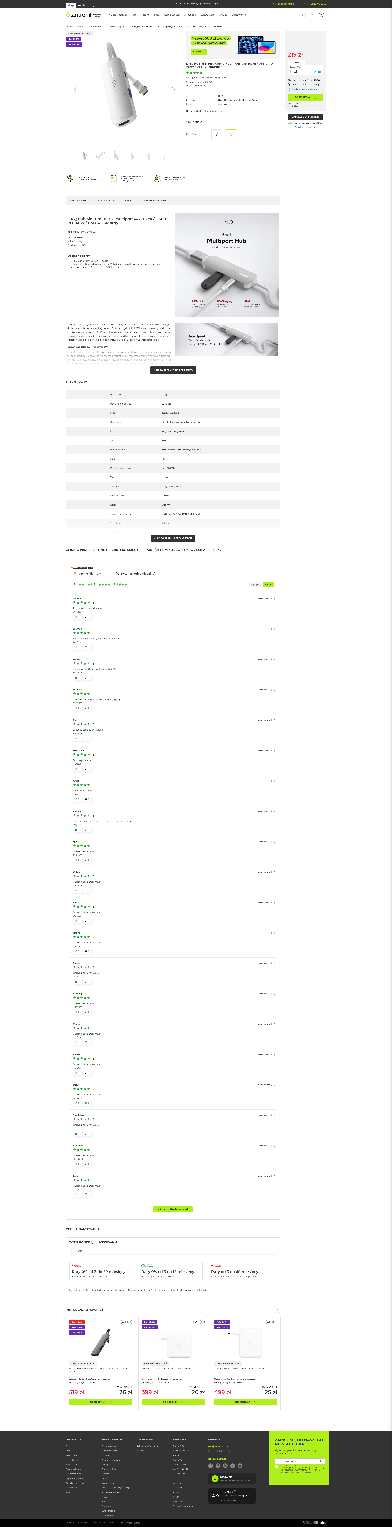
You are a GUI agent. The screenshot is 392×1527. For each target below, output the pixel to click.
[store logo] (83, 15)
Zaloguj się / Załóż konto (148, 1446)
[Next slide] (173, 90)
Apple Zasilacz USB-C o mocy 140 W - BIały (240, 1368)
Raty (297, 62)
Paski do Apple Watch (183, 1506)
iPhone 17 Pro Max (181, 1451)
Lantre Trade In (108, 1511)
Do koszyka (97, 1402)
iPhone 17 (177, 1455)
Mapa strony (71, 1488)
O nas (68, 1446)
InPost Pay (107, 1455)
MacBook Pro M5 (180, 1474)
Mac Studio (178, 1488)
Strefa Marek (71, 1464)
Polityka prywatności (75, 1483)
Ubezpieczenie (108, 1483)
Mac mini (177, 1483)
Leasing (105, 1464)
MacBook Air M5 (180, 1469)
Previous (271, 1310)
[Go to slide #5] (148, 155)
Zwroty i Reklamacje (111, 1460)
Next (277, 1310)
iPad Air (176, 1492)
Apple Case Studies (110, 1492)
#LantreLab (107, 1506)
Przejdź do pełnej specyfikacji (206, 111)
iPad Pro (177, 1497)
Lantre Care (107, 1478)
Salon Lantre (71, 1455)
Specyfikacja (106, 200)
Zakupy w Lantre (73, 1469)
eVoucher (106, 1497)
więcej (317, 71)
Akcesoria (95, 26)
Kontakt (69, 1492)
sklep (71, 5)
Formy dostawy (109, 1446)
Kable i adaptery (117, 26)
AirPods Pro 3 (179, 1501)
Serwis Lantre (72, 1460)
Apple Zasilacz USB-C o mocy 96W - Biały (167, 1368)
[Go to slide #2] (100, 155)
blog (92, 5)
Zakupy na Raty (109, 1469)
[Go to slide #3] (116, 155)
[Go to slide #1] (84, 155)
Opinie (128, 200)
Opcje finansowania (153, 200)
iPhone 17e (177, 1460)
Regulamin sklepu (74, 1474)
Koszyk (140, 1451)
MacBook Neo (179, 1464)
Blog (68, 1451)
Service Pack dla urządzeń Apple (116, 1488)
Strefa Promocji (109, 1515)
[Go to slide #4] (132, 155)
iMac (175, 1478)
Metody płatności (109, 1451)
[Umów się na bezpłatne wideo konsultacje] (232, 1483)
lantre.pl (86, 1522)
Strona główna (75, 26)
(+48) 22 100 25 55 (316, 3)
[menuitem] (118, 15)
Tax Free (105, 1474)
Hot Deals (106, 1501)
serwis (81, 5)
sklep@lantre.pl (286, 3)
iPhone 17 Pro (179, 1446)
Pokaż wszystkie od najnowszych (173, 1209)
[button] (312, 14)
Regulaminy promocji (76, 1478)
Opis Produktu (79, 200)
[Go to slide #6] (164, 155)
